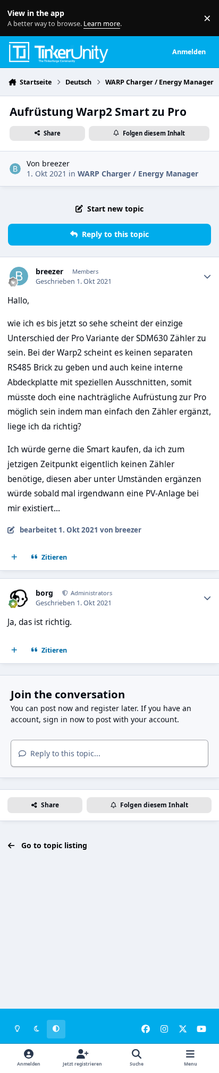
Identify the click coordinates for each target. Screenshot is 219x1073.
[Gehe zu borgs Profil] (19, 597)
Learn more (20, 18)
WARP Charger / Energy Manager (138, 173)
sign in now (64, 719)
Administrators (90, 593)
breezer (56, 163)
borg (44, 593)
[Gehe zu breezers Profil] (15, 168)
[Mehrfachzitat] (14, 557)
